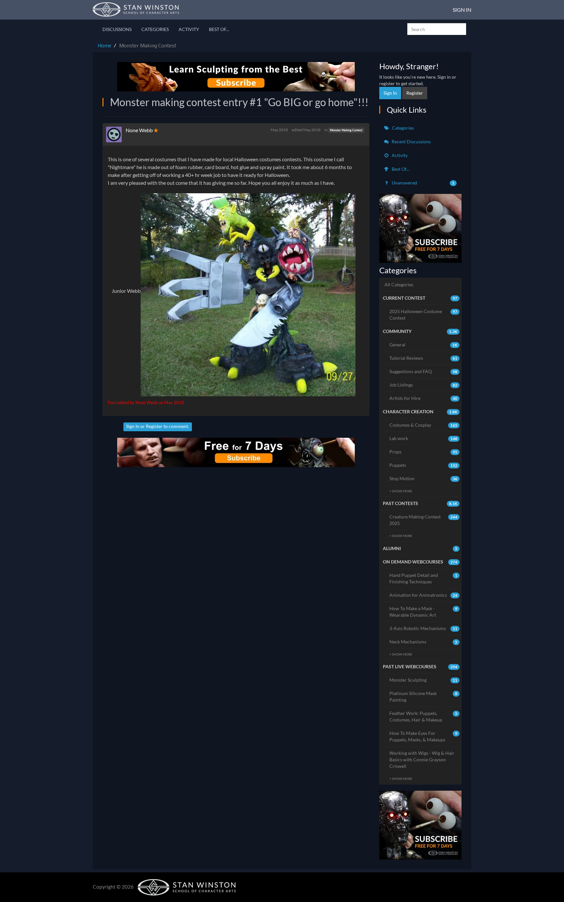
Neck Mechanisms (423, 641)
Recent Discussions (411, 141)
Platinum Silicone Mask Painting (423, 696)
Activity (189, 29)
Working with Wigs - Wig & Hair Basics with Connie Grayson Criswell (421, 759)
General (423, 344)
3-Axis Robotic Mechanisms (423, 628)
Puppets (423, 465)
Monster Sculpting (423, 680)
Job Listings (423, 385)
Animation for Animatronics (423, 595)
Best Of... (219, 29)
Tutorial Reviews (423, 358)
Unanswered (423, 182)
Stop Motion (423, 478)
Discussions (117, 29)
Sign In (462, 10)
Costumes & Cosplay (423, 425)
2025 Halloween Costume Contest (423, 315)
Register (154, 426)
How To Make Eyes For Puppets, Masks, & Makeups (423, 736)
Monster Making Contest (346, 130)
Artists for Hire (423, 398)
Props (423, 451)
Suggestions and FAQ (423, 371)
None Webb (139, 130)
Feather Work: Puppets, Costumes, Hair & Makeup (423, 716)
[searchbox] (436, 29)
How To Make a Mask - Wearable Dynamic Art (423, 612)
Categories (155, 29)
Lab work (423, 438)
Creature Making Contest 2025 (423, 520)
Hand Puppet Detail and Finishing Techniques (423, 578)
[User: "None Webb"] (116, 134)
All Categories (398, 284)
